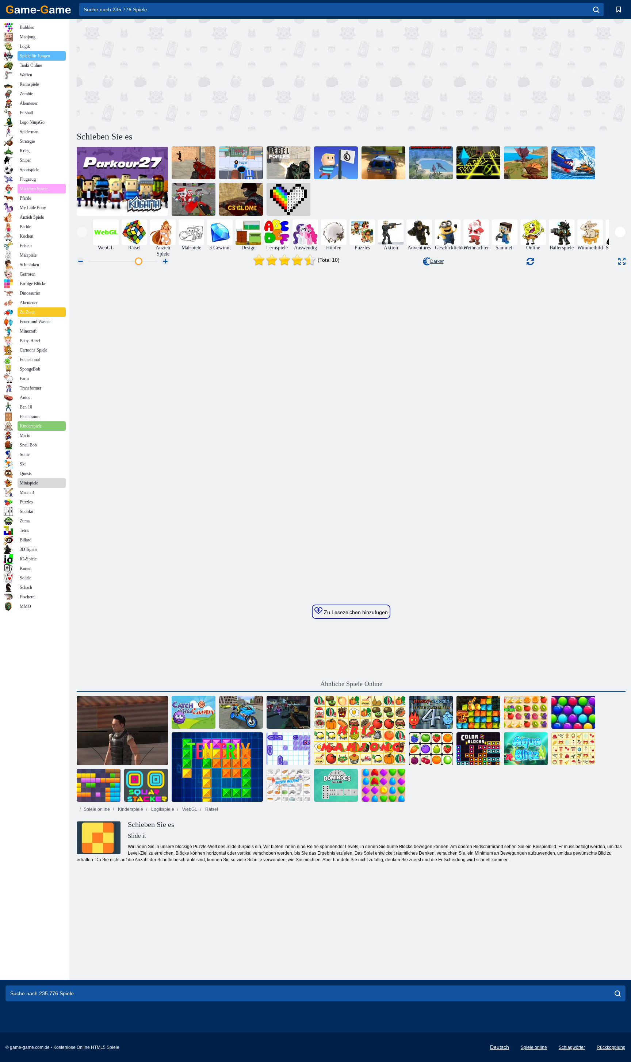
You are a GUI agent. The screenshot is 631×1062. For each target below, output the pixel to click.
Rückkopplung (611, 1047)
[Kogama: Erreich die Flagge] (336, 162)
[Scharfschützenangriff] (122, 730)
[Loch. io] (241, 162)
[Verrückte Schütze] (193, 162)
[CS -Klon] (241, 199)
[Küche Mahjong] (288, 785)
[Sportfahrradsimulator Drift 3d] (241, 712)
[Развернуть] (622, 261)
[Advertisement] (214, 74)
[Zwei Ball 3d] (478, 162)
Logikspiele (162, 809)
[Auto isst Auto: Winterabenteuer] (573, 162)
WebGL (189, 809)
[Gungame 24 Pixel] (288, 712)
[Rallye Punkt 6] (383, 162)
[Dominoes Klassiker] (336, 785)
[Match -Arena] (383, 785)
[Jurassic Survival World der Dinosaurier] (431, 162)
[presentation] (82, 232)
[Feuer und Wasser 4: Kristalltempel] (431, 712)
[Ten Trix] (217, 767)
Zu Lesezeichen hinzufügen (355, 612)
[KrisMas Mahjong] (573, 748)
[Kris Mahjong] (359, 730)
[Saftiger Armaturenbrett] (526, 712)
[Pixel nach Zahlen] (288, 199)
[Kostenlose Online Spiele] (38, 9)
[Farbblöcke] (478, 748)
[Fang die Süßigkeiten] (193, 712)
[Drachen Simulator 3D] (526, 162)
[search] (596, 9)
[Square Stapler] (146, 785)
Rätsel (211, 809)
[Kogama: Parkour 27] (122, 181)
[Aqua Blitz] (526, 748)
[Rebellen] (288, 162)
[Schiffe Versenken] (288, 748)
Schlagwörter (572, 1047)
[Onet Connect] (431, 748)
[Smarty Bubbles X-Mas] (573, 712)
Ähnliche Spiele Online (351, 683)
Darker (437, 261)
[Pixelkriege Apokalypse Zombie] (193, 199)
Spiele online (97, 809)
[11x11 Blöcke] (99, 785)
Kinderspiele (130, 809)
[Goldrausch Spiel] (478, 712)
